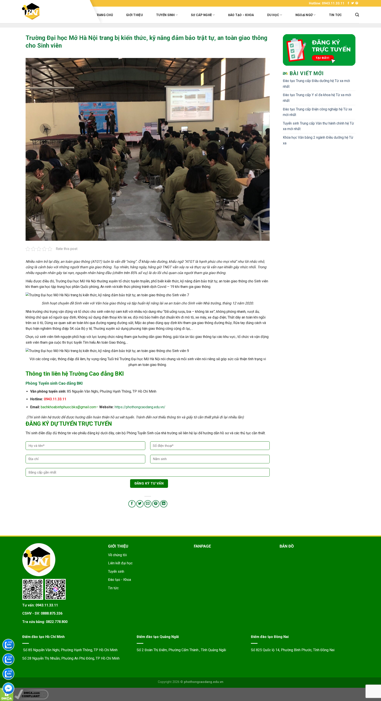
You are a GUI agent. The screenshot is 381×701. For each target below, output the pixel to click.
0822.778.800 (56, 622)
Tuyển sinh (165, 15)
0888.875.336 (51, 613)
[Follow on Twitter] (352, 3)
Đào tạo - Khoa (119, 580)
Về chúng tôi (117, 555)
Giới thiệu (134, 15)
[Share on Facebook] (132, 503)
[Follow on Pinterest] (356, 3)
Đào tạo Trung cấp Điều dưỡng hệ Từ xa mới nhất (316, 84)
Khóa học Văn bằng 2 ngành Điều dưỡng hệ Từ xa (318, 140)
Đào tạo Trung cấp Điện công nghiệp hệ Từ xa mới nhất (317, 112)
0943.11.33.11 (46, 605)
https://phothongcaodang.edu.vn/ (140, 407)
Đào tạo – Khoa (241, 15)
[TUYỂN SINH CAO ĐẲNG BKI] (54, 11)
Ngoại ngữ (304, 15)
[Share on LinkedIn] (163, 503)
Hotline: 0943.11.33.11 (326, 3)
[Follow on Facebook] (348, 3)
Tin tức (335, 15)
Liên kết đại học (120, 563)
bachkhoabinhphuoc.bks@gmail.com (68, 407)
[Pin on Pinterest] (155, 503)
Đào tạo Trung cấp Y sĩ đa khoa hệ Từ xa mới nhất (317, 98)
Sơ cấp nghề (201, 15)
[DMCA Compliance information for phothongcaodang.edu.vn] (31, 694)
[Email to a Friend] (147, 503)
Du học (273, 15)
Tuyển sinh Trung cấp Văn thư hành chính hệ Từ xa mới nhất (318, 126)
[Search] (357, 14)
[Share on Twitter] (140, 503)
